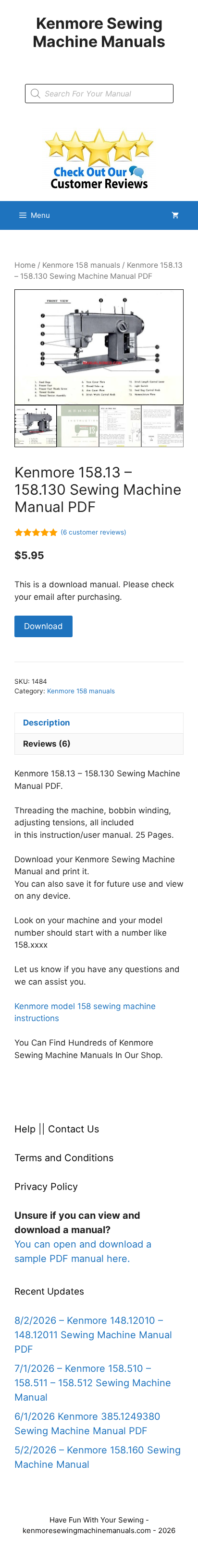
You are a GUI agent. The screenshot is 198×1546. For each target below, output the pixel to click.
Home (25, 265)
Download (43, 626)
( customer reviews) (93, 532)
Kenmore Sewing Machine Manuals (99, 32)
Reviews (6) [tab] (47, 744)
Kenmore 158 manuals (81, 265)
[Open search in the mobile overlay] (99, 93)
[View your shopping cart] (175, 215)
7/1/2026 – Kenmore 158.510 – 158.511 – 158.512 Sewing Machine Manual (92, 1383)
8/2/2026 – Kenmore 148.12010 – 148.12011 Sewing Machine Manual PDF (93, 1335)
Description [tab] (46, 722)
